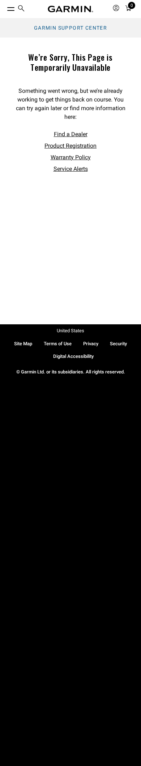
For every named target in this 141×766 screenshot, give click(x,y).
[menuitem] (21, 9)
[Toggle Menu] (4, 7)
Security (118, 343)
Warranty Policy (71, 157)
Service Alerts (71, 168)
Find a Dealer (70, 134)
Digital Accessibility (73, 356)
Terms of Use (58, 343)
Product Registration (70, 145)
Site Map (23, 343)
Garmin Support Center (70, 28)
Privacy (90, 343)
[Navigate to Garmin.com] (70, 9)
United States (70, 330)
